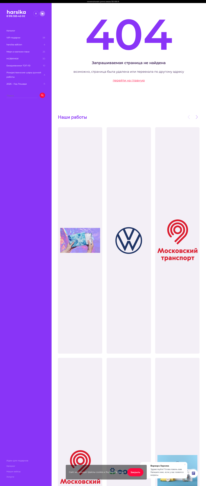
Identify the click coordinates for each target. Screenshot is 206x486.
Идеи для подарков (17, 460)
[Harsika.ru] (16, 13)
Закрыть (135, 472)
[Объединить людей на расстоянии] (129, 240)
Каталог (10, 466)
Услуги (10, 476)
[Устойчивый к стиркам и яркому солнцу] (177, 240)
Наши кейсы (13, 471)
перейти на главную (129, 80)
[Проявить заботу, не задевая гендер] (80, 240)
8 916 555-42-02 (15, 16)
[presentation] (189, 117)
